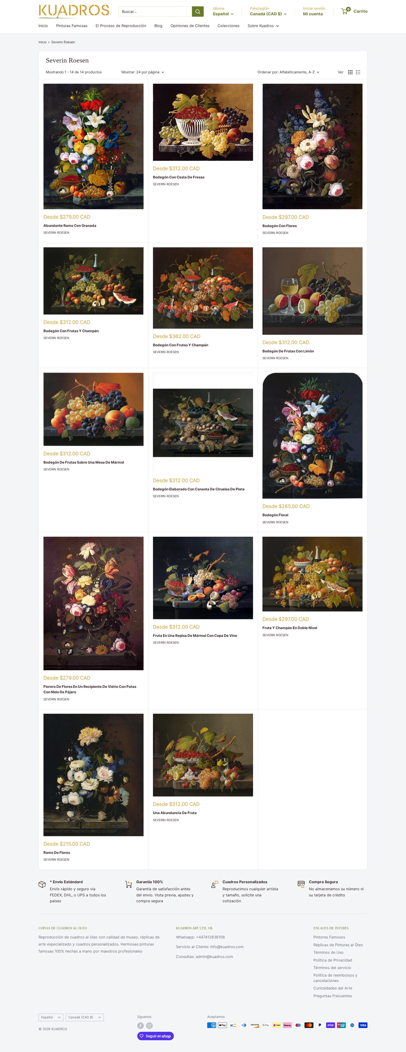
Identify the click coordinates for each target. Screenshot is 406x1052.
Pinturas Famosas (71, 25)
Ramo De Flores (56, 852)
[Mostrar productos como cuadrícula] (350, 72)
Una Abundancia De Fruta (175, 813)
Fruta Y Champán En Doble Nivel (289, 628)
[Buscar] (198, 11)
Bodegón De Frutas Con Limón (288, 351)
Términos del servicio (332, 967)
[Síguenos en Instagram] (149, 1025)
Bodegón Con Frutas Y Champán (71, 331)
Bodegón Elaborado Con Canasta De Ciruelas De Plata (199, 489)
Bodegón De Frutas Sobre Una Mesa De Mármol (83, 462)
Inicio (43, 25)
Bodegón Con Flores (279, 226)
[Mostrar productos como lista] (358, 72)
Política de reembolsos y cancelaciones (335, 978)
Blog (158, 25)
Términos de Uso (328, 952)
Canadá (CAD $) (80, 1017)
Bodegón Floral (275, 515)
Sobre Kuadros (261, 25)
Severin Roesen (63, 42)
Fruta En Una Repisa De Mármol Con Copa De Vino (195, 635)
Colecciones (228, 25)
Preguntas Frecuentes (332, 995)
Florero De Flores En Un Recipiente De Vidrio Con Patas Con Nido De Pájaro (89, 689)
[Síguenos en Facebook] (140, 1025)
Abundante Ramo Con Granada (69, 225)
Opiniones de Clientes (190, 25)
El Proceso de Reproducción (121, 25)
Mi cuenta (313, 14)
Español (47, 1017)
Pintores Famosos (329, 937)
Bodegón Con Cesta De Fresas (178, 177)
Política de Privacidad (332, 960)
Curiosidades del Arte (332, 988)
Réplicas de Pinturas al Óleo (338, 944)
